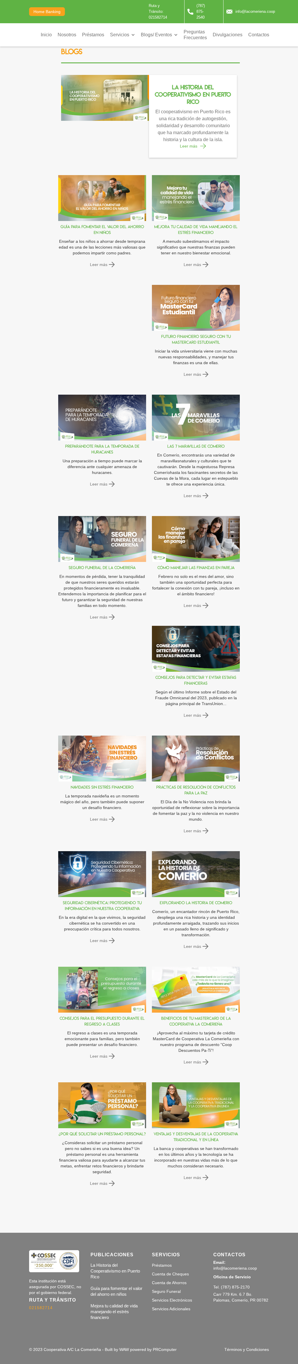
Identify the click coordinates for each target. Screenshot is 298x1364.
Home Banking (47, 11)
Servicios (119, 34)
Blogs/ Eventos (156, 34)
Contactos (258, 34)
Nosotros (67, 34)
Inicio (46, 34)
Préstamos (93, 34)
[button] (122, 35)
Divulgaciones (227, 34)
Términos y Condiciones (246, 1349)
